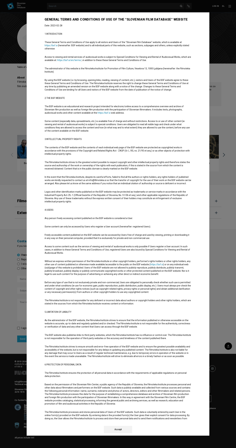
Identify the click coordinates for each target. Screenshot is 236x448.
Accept (118, 429)
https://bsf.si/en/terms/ (69, 60)
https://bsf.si (51, 45)
